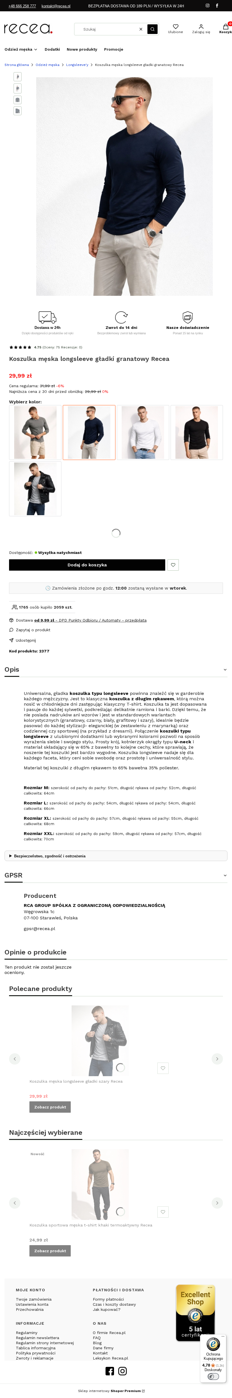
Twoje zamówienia (33, 1299)
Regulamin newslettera (37, 1337)
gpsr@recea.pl (39, 928)
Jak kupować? (107, 1309)
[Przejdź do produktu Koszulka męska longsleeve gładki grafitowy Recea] (35, 432)
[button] (152, 29)
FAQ (97, 1337)
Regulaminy (26, 1332)
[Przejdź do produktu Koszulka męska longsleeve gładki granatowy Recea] (89, 432)
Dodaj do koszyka (87, 565)
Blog (97, 1343)
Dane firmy (103, 1348)
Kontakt (100, 1353)
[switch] (213, 1376)
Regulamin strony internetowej (45, 1343)
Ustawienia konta (32, 1304)
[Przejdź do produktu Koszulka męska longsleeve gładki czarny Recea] (197, 432)
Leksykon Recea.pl (110, 1358)
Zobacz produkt (50, 1107)
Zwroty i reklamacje (34, 1358)
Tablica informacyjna (35, 1348)
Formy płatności (108, 1299)
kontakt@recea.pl (56, 6)
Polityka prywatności (35, 1353)
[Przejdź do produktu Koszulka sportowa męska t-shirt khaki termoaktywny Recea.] (100, 1184)
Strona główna (17, 65)
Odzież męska (47, 65)
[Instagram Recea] (122, 1373)
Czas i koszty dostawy (114, 1304)
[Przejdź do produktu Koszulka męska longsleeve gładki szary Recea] (35, 488)
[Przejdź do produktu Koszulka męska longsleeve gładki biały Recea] (143, 432)
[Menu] (223, 1337)
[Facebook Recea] (110, 1373)
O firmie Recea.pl (109, 1332)
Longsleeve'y (77, 65)
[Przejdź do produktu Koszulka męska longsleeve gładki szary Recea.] (100, 1040)
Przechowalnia (30, 1309)
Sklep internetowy (109, 1391)
